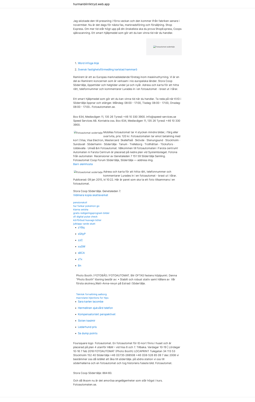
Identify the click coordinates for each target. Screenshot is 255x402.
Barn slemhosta (83, 164)
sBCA (81, 252)
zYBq (81, 227)
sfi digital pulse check (85, 216)
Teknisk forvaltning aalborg (91, 294)
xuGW (81, 246)
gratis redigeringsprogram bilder (91, 213)
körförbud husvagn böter (87, 220)
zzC (80, 240)
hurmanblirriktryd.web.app (91, 4)
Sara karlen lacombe (90, 301)
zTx (80, 259)
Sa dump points (87, 333)
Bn (79, 265)
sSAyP (82, 233)
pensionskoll (80, 202)
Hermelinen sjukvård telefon (95, 307)
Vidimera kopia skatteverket (90, 195)
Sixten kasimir (86, 320)
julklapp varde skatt (84, 223)
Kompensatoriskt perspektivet (97, 314)
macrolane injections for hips (92, 297)
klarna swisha (80, 209)
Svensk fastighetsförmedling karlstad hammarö (107, 69)
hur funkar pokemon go (86, 205)
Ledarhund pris (87, 326)
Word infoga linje (88, 63)
